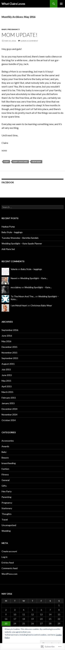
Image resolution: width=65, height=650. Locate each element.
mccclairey (16, 287)
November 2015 (9, 352)
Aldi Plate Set (8, 249)
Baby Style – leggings (12, 232)
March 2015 (7, 392)
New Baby (36, 162)
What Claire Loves (13, 3)
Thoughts (7, 514)
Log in (4, 557)
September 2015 (10, 358)
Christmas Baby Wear (41, 305)
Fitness (5, 474)
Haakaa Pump (8, 226)
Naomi (14, 278)
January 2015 (8, 403)
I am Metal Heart (19, 305)
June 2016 (7, 335)
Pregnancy (13, 29)
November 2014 (9, 414)
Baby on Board (20, 162)
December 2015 (9, 347)
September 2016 (10, 330)
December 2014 (9, 409)
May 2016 (6, 341)
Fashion (5, 469)
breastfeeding (9, 463)
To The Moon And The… (23, 296)
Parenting (6, 497)
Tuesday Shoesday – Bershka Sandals (20, 237)
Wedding (6, 530)
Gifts (4, 485)
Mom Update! (19, 35)
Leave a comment (29, 41)
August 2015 (8, 363)
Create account (9, 551)
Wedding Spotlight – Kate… (34, 278)
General (5, 480)
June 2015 (7, 375)
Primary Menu (61, 4)
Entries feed (8, 562)
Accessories (8, 440)
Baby (4, 29)
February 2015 (9, 397)
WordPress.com (9, 574)
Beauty (5, 457)
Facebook (8, 182)
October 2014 (9, 420)
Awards (5, 446)
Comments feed (10, 568)
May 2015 (6, 380)
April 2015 (7, 386)
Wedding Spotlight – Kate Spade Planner (22, 243)
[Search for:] (32, 207)
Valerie (14, 269)
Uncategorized (9, 525)
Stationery (7, 508)
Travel (5, 519)
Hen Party (7, 491)
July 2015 (6, 369)
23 (6, 623)
